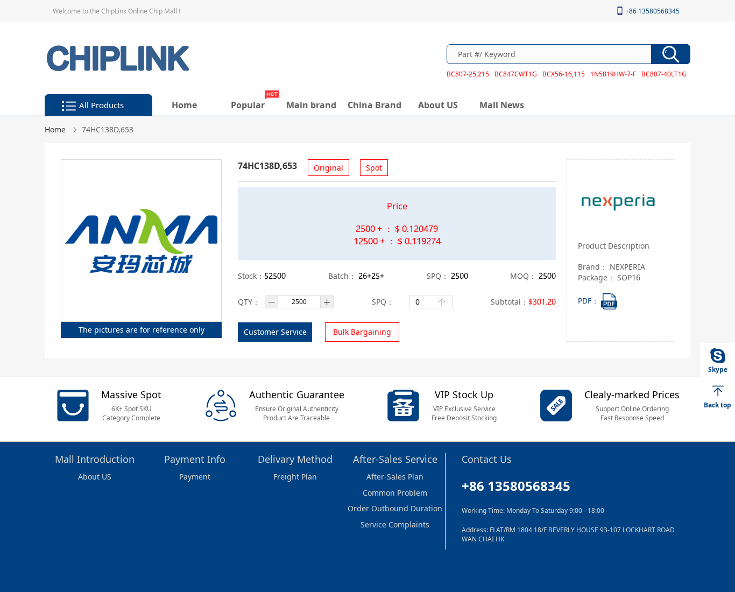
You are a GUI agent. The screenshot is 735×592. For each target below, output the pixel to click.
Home (184, 104)
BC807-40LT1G (664, 73)
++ (371, 276)
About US (438, 104)
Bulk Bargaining (362, 332)
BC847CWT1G (515, 73)
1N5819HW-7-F (613, 73)
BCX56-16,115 (563, 73)
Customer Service (275, 332)
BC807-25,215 (468, 73)
